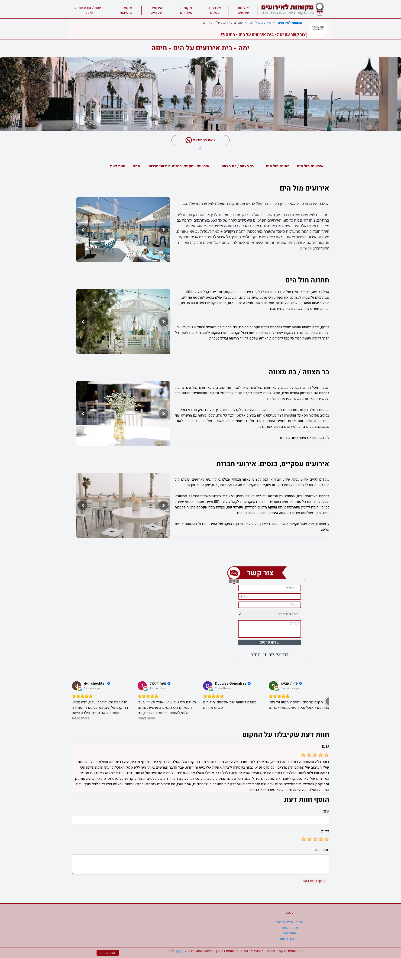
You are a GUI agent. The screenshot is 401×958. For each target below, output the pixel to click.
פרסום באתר (289, 927)
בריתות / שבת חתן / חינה (90, 10)
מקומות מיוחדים (186, 10)
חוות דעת (117, 166)
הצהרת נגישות (289, 938)
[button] (71, 701)
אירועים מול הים (260, 22)
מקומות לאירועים (290, 22)
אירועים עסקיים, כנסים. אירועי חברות (179, 166)
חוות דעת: (321, 850)
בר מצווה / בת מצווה (238, 166)
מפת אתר (289, 933)
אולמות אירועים (243, 10)
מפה (136, 166)
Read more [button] (81, 718)
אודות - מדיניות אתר (289, 922)
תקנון (179, 950)
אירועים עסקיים (156, 10)
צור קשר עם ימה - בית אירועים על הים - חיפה (265, 35)
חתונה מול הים (278, 166)
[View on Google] (76, 685)
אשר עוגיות (107, 952)
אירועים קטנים (215, 10)
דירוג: (325, 831)
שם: (326, 811)
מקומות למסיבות (126, 10)
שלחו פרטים (269, 642)
